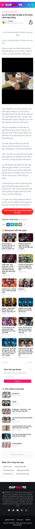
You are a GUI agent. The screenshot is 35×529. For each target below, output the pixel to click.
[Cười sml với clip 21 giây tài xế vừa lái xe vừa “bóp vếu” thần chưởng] (25, 321)
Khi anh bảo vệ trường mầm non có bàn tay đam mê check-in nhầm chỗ (8, 246)
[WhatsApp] (16, 224)
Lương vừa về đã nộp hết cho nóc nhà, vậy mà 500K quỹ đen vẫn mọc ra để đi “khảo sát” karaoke (9, 352)
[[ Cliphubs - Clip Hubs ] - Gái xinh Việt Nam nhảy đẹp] (6, 411)
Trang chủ (5, 11)
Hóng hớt (7, 466)
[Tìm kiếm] (32, 4)
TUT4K (14, 402)
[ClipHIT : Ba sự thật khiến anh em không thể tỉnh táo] (25, 302)
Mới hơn (5, 362)
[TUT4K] (6, 403)
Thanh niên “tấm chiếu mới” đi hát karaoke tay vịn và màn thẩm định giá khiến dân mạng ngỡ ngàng (8, 269)
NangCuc (21, 289)
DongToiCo (15, 393)
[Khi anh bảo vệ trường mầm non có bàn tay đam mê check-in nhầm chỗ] (9, 237)
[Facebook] (8, 224)
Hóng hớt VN (13, 11)
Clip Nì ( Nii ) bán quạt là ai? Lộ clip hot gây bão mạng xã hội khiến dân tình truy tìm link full (25, 352)
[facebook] (9, 510)
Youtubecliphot (17, 443)
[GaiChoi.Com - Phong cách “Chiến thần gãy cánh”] (9, 282)
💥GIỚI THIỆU (9, 520)
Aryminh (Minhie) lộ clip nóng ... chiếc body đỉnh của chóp (22, 426)
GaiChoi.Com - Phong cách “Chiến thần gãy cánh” (9, 290)
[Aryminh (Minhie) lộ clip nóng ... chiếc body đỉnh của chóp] (6, 428)
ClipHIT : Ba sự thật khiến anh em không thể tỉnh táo (25, 309)
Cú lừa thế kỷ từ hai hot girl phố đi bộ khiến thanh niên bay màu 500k (8, 330)
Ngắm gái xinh (23, 470)
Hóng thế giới (8, 470)
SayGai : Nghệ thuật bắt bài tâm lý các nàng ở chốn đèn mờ (9, 309)
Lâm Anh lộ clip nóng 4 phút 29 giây (22, 418)
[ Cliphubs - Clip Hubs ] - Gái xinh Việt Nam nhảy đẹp (21, 410)
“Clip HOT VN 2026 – (9, 523)
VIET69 (27, 520)
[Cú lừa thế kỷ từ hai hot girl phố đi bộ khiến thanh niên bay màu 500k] (9, 321)
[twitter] (13, 510)
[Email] (20, 224)
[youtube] (17, 510)
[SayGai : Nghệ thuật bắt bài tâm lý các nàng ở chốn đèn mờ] (9, 302)
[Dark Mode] (29, 4)
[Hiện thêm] (24, 224)
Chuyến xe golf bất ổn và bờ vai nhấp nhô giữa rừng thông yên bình (25, 267)
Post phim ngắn (22, 474)
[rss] (26, 510)
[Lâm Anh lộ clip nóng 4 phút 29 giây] (6, 420)
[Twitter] (12, 224)
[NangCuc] (25, 282)
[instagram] (22, 510)
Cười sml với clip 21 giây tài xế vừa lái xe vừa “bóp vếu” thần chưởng (25, 330)
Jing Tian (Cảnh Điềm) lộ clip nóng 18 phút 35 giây (21, 435)
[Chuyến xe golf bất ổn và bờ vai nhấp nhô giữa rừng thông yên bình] (25, 258)
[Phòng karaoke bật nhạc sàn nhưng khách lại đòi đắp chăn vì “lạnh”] (25, 237)
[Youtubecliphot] (6, 445)
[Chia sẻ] (31, 22)
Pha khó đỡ (8, 474)
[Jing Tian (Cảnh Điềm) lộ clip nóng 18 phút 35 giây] (6, 436)
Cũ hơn (30, 362)
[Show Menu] (2, 4)
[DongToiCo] (6, 395)
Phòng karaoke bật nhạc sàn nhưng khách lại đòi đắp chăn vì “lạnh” (25, 246)
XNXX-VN (20, 520)
